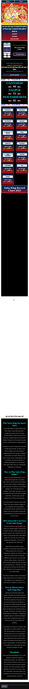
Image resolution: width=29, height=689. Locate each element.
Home (8, 1)
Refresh (4, 686)
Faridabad (22, 143)
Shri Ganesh (8, 121)
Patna (21, 132)
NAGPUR (22, 154)
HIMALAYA (7, 143)
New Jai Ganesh (8, 133)
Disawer (8, 176)
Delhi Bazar (8, 110)
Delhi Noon (22, 110)
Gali (22, 165)
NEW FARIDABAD (8, 155)
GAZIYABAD (8, 165)
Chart (21, 1)
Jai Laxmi (21, 121)
